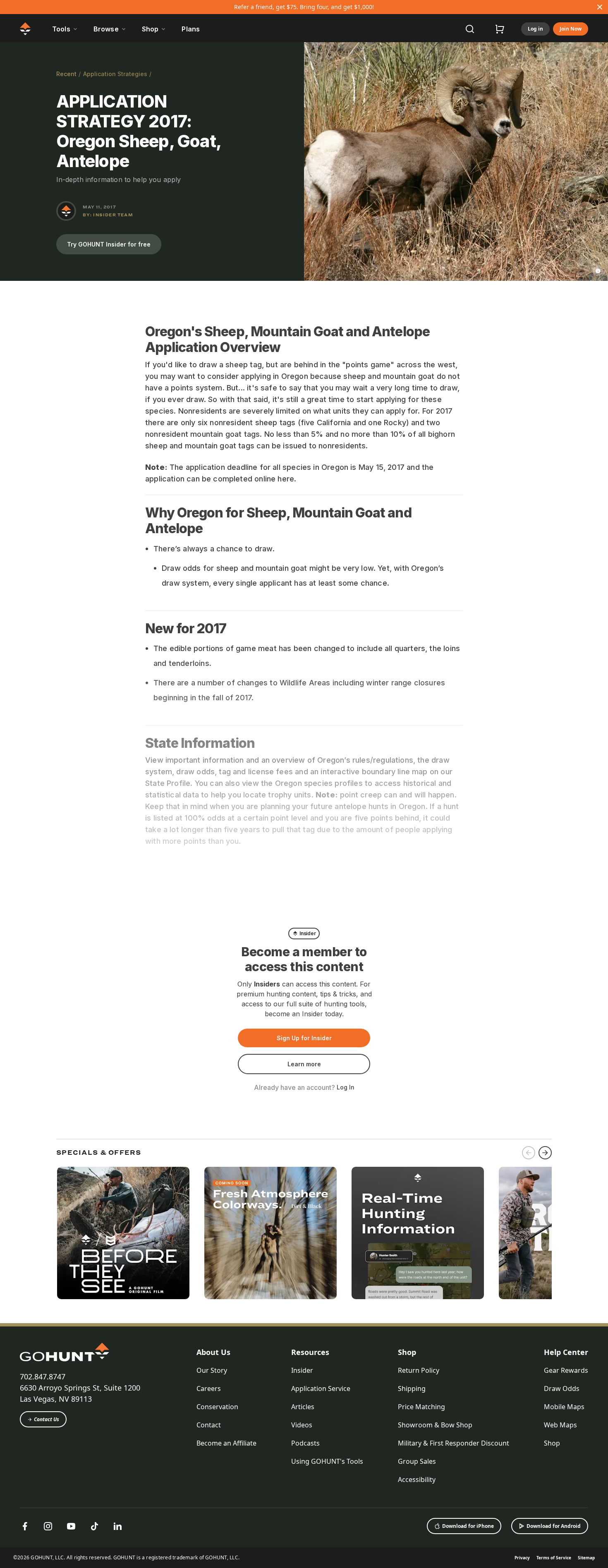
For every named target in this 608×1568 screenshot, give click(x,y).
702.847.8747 (42, 1376)
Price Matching (421, 1406)
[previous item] (528, 1152)
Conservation (217, 1406)
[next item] (545, 1152)
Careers (208, 1388)
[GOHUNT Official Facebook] (25, 1526)
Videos (301, 1424)
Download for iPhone (468, 1526)
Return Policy (418, 1370)
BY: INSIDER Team (108, 214)
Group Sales (417, 1461)
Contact (208, 1424)
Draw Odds (561, 1388)
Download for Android (554, 1526)
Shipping (412, 1388)
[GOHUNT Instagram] (48, 1526)
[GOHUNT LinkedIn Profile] (117, 1526)
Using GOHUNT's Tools (327, 1461)
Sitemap (586, 1558)
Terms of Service (553, 1558)
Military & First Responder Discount (453, 1443)
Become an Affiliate (226, 1443)
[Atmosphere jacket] (270, 1233)
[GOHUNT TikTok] (94, 1526)
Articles (302, 1406)
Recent (66, 73)
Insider (302, 1370)
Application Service (320, 1388)
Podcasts (305, 1443)
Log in (535, 28)
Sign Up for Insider (304, 1037)
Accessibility (417, 1479)
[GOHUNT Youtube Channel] (71, 1526)
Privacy (522, 1558)
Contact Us (46, 1419)
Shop (407, 1352)
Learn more (304, 1064)
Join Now (571, 28)
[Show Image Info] (598, 271)
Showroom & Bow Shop (435, 1424)
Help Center (566, 1352)
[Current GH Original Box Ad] (123, 1233)
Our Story (211, 1370)
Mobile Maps (564, 1406)
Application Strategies (115, 73)
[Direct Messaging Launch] (418, 1233)
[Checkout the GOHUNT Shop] (499, 29)
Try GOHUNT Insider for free (109, 244)
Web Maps (560, 1424)
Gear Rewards (566, 1370)
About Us (213, 1352)
